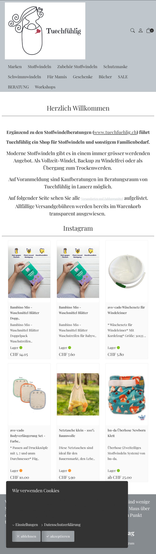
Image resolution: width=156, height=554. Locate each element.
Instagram (78, 228)
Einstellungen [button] (26, 524)
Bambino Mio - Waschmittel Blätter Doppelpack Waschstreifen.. (24, 333)
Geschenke (83, 76)
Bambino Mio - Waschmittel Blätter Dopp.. (24, 312)
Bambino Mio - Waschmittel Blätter (73, 310)
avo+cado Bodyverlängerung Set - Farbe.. (27, 435)
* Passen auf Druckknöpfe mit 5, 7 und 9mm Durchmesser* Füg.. (29, 453)
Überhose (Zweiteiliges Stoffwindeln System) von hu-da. (126, 453)
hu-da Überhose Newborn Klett (127, 433)
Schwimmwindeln (24, 76)
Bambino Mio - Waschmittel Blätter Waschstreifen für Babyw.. (77, 330)
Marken (15, 66)
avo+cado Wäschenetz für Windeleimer (126, 310)
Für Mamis (57, 76)
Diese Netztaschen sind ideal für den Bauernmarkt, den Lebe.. (77, 453)
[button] (132, 31)
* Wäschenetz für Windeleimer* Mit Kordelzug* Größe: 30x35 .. (127, 330)
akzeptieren (60, 536)
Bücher (105, 76)
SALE (123, 76)
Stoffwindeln (39, 66)
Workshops (45, 86)
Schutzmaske (115, 66)
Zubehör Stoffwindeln (77, 66)
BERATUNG (18, 86)
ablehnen (28, 536)
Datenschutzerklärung (62, 524)
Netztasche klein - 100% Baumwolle (76, 433)
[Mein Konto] (140, 31)
